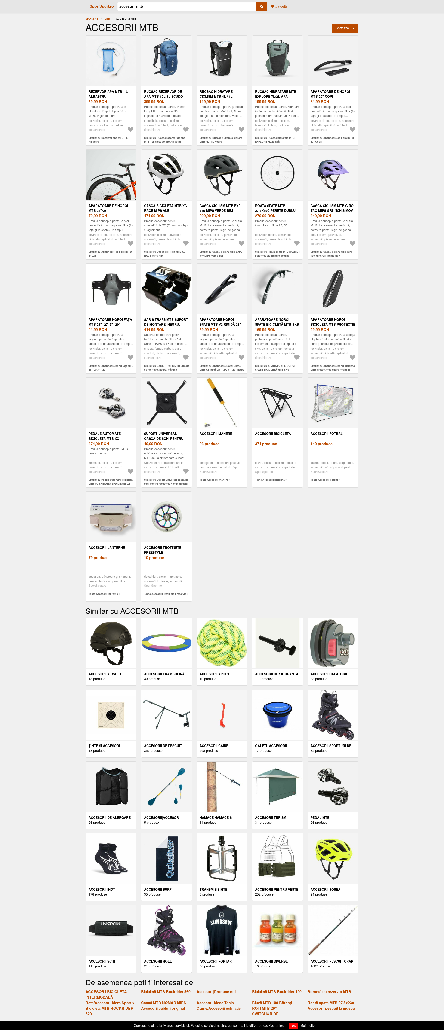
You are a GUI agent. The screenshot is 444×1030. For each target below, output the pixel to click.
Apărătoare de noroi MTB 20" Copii (330, 94)
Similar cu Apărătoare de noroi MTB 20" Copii (332, 139)
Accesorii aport (215, 673)
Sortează (342, 27)
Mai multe (307, 1025)
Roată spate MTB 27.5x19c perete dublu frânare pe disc (275, 210)
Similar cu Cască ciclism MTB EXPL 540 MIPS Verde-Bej (221, 253)
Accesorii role (158, 961)
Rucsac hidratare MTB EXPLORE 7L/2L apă (275, 94)
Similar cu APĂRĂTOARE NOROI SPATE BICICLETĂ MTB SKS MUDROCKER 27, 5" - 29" (275, 369)
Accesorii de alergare (110, 817)
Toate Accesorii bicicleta (270, 479)
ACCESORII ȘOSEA (325, 889)
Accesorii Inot (102, 889)
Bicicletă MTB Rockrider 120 (277, 991)
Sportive (92, 18)
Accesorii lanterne (107, 547)
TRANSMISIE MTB (214, 889)
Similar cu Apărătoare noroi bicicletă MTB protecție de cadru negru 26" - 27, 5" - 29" (333, 369)
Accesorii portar (216, 961)
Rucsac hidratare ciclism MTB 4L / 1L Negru (216, 96)
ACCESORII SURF (158, 889)
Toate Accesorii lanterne (103, 594)
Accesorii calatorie (329, 673)
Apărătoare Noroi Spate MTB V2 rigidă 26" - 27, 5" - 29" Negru (221, 324)
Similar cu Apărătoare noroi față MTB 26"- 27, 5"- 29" (111, 367)
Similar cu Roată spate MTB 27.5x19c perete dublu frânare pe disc (277, 253)
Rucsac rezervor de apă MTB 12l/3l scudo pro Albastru (163, 96)
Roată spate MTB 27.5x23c (331, 1002)
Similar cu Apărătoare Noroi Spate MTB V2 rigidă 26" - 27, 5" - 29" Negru (222, 367)
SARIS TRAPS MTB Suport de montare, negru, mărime (166, 324)
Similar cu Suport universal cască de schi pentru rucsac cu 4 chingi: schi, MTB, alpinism (166, 483)
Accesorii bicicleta (273, 433)
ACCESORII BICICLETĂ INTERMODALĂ (106, 994)
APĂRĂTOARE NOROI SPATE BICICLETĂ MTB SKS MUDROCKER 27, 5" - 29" (277, 324)
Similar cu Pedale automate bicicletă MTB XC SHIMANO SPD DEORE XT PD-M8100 (111, 483)
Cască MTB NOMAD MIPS (163, 1002)
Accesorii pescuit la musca (331, 1008)
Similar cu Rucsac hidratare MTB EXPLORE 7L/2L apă (275, 139)
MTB (107, 18)
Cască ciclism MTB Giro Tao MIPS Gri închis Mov (332, 208)
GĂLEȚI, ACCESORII (271, 745)
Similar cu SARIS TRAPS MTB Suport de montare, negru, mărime (166, 367)
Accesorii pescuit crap (332, 961)
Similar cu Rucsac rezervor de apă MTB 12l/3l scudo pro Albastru (164, 139)
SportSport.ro (102, 6)
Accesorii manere (216, 433)
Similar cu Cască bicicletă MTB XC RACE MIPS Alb (164, 253)
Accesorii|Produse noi (216, 991)
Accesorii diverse (271, 961)
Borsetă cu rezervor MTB (329, 991)
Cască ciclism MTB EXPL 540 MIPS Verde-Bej (221, 208)
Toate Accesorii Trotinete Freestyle (165, 594)
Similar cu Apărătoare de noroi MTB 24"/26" (110, 253)
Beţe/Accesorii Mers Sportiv (110, 1002)
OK (294, 1025)
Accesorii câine (214, 745)
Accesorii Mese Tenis (215, 1002)
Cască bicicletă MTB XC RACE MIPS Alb (165, 208)
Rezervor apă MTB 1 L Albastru (108, 94)
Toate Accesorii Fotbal (324, 479)
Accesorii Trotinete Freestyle (162, 550)
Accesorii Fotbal (327, 433)
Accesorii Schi (102, 961)
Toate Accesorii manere (214, 479)
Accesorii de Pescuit (163, 745)
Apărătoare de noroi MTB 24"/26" (108, 208)
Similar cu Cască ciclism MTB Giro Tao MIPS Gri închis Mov (331, 253)
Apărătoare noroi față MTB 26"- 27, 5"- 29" (110, 322)
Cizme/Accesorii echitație (219, 1008)
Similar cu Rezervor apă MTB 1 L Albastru (108, 139)
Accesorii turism (270, 817)
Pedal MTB (320, 817)
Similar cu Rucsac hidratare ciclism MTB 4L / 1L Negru (221, 139)
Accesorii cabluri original (163, 1008)
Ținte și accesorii (105, 745)
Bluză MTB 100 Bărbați (272, 1002)
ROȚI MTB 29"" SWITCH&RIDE (265, 1011)
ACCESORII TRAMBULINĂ (164, 673)
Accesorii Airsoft (105, 673)
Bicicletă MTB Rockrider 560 (166, 991)
